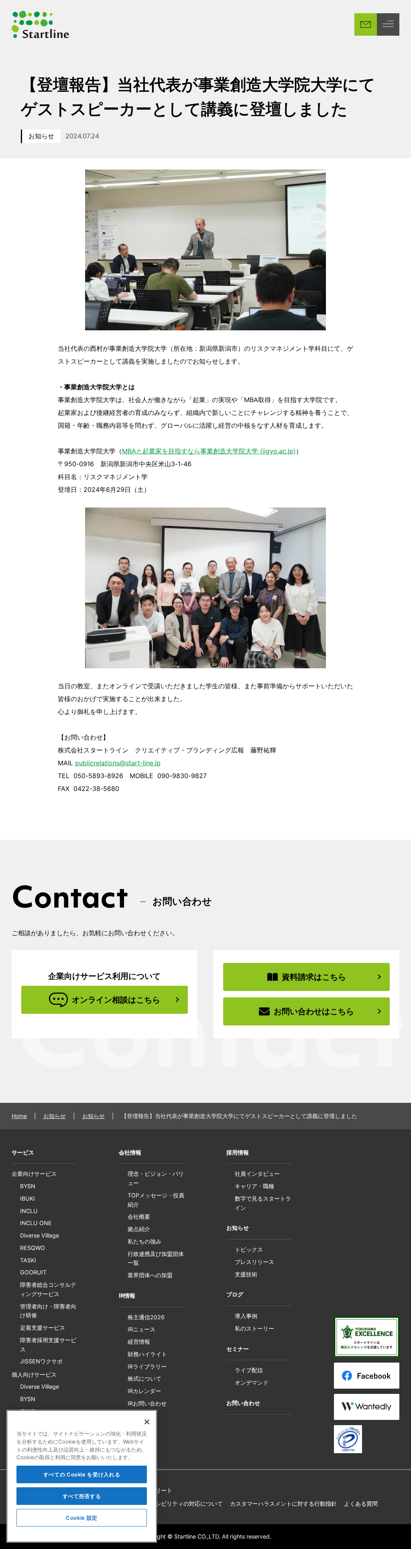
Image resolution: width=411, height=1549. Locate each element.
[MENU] (388, 24)
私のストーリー (254, 1328)
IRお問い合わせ (147, 1403)
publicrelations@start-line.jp (118, 763)
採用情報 (237, 1152)
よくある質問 (361, 1503)
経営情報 (139, 1341)
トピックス (249, 1249)
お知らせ (41, 136)
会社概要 (139, 1216)
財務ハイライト (147, 1354)
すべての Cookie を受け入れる (81, 1474)
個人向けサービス (34, 1374)
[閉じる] (147, 1422)
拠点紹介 (139, 1228)
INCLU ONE (36, 1222)
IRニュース (141, 1329)
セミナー (237, 1348)
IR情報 (127, 1295)
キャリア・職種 (254, 1186)
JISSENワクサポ (41, 1361)
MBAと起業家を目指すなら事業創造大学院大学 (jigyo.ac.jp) (209, 451)
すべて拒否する (82, 1496)
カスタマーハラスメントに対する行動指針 (283, 1503)
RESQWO (32, 1247)
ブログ (234, 1294)
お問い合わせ (243, 1402)
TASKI (28, 1260)
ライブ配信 (249, 1370)
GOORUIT (33, 1272)
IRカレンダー (144, 1390)
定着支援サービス (42, 1327)
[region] (81, 1476)
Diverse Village (39, 1235)
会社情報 (130, 1152)
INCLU (29, 1210)
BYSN (27, 1186)
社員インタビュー (257, 1173)
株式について (144, 1378)
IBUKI (27, 1198)
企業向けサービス (34, 1173)
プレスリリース (254, 1261)
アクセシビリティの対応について (180, 1503)
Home (19, 1115)
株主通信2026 (146, 1317)
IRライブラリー (147, 1366)
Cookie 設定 (82, 1518)
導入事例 (246, 1315)
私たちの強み (144, 1241)
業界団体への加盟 (150, 1275)
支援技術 (246, 1274)
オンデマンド (252, 1382)
